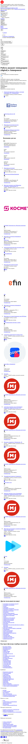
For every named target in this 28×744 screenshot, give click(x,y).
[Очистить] (2, 44)
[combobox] (7, 41)
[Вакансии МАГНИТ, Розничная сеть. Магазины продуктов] (15, 386)
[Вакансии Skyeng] (15, 546)
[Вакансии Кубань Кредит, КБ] (15, 105)
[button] (2, 26)
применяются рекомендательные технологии (11, 730)
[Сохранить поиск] (2, 48)
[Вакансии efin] (15, 283)
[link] (3, 23)
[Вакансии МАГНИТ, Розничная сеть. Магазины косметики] (15, 208)
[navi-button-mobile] (2, 30)
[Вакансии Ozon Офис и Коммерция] (15, 353)
